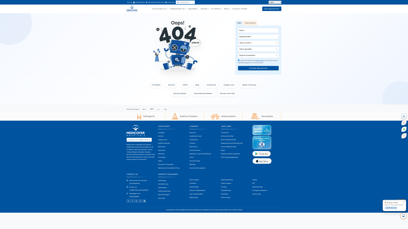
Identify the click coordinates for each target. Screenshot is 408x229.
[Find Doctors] (404, 135)
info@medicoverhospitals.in (139, 190)
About (226, 9)
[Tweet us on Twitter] (132, 201)
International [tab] (250, 23)
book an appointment (228, 140)
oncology (161, 198)
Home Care (170, 2)
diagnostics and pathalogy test (232, 143)
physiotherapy (226, 190)
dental (254, 180)
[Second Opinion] (404, 122)
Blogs (223, 150)
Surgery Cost (229, 85)
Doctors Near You (159, 9)
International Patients (203, 93)
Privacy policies (195, 161)
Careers (192, 143)
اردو (158, 109)
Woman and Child (227, 136)
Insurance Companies (166, 164)
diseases (161, 154)
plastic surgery (226, 183)
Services (204, 9)
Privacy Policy (259, 60)
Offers (185, 85)
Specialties (193, 9)
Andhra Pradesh (188, 116)
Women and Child (227, 93)
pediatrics (193, 183)
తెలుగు (144, 109)
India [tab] (239, 23)
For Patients (216, 9)
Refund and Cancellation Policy (169, 168)
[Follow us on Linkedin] (136, 201)
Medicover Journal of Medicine (200, 154)
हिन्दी (151, 109)
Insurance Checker (239, 9)
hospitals (161, 133)
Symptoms (211, 85)
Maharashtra (228, 116)
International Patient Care (155, 2)
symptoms (162, 150)
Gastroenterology (164, 191)
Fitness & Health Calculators (230, 154)
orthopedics (162, 188)
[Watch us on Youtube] (144, 201)
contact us (225, 133)
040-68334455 (134, 183)
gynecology (256, 194)
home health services (228, 147)
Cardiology (162, 180)
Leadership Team (196, 136)
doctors (161, 136)
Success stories (195, 150)
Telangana (149, 116)
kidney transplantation (197, 190)
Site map (193, 164)
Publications (194, 140)
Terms (192, 157)
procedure (162, 157)
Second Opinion (179, 93)
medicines (161, 147)
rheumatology (257, 187)
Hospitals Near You (177, 9)
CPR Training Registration (229, 157)
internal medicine (227, 180)
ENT (253, 183)
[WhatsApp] (404, 129)
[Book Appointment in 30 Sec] (403, 216)
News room (194, 147)
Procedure (156, 85)
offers (160, 161)
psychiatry (224, 194)
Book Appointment (271, 9)
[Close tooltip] (404, 202)
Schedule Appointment (258, 68)
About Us (193, 133)
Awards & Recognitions (198, 168)
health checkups (164, 143)
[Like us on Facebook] (128, 201)
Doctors (171, 85)
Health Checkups (249, 85)
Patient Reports (140, 2)
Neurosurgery (194, 180)
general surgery (163, 195)
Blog (197, 85)
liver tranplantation (196, 194)
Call (130, 2)
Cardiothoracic (163, 184)
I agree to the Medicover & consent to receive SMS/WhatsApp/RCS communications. (258, 62)
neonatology (194, 187)
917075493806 (134, 197)
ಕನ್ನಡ (165, 109)
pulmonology (225, 197)
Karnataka (267, 116)
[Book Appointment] (404, 116)
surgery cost (162, 140)
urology (223, 187)
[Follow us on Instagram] (140, 201)
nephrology (194, 197)
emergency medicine (259, 190)
